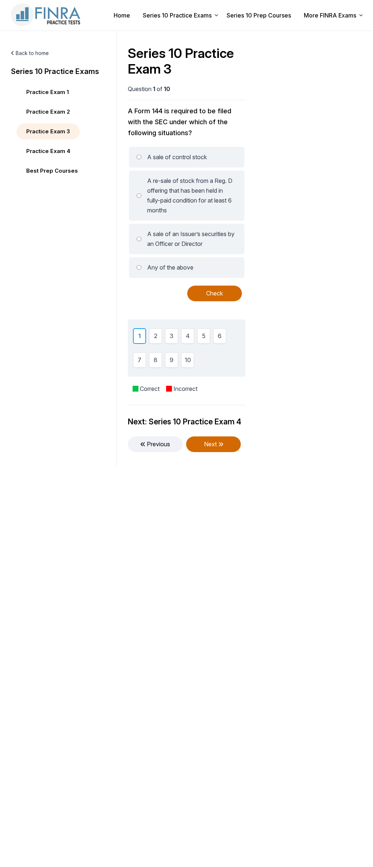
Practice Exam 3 (48, 131)
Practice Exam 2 (48, 111)
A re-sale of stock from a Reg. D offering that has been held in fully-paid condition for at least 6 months (189, 195)
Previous (157, 444)
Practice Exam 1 (47, 92)
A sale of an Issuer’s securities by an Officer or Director (191, 238)
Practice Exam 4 (48, 151)
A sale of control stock (177, 157)
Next (211, 444)
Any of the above (170, 267)
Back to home (31, 53)
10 (189, 362)
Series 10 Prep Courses (259, 15)
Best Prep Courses (52, 170)
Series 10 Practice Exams (177, 15)
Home (122, 15)
